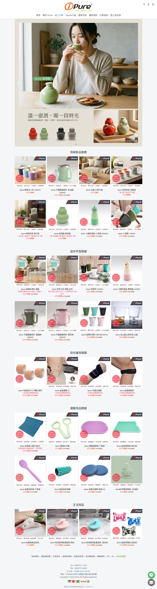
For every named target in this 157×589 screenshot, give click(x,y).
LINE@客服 (121, 556)
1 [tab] (73, 144)
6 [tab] (83, 144)
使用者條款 (67, 556)
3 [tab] (77, 144)
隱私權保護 (45, 556)
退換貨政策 (78, 556)
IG (113, 556)
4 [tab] (79, 144)
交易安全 (56, 556)
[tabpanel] (78, 83)
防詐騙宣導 (90, 556)
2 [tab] (75, 144)
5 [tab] (81, 144)
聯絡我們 (101, 556)
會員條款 (35, 556)
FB (108, 556)
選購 (31, 184)
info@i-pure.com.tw (82, 571)
